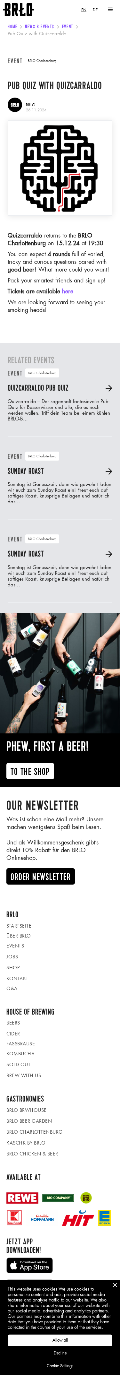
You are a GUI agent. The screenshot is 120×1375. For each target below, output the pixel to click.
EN (83, 10)
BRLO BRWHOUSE (26, 1110)
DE (95, 10)
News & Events (39, 27)
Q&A (12, 988)
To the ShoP (30, 772)
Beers (13, 1022)
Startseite (18, 925)
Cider (13, 1033)
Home (12, 27)
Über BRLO (18, 935)
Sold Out (18, 1064)
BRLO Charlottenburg (34, 1132)
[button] (110, 9)
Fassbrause (20, 1043)
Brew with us (23, 1075)
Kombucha (20, 1053)
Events (15, 945)
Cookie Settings (60, 1366)
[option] (95, 9)
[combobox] (84, 9)
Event (67, 27)
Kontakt (17, 978)
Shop (13, 967)
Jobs (12, 956)
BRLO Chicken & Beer (32, 1153)
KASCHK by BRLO (25, 1142)
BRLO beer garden (29, 1121)
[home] (17, 9)
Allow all (60, 1340)
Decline (60, 1353)
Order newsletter (41, 877)
